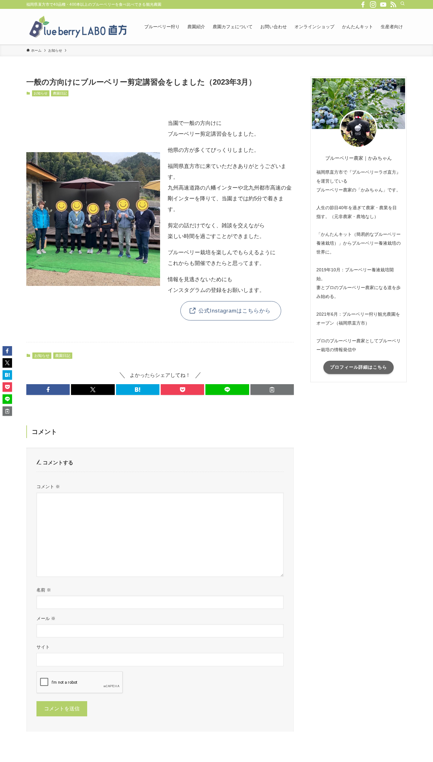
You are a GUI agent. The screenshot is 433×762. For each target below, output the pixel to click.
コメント (48, 486)
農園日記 (60, 93)
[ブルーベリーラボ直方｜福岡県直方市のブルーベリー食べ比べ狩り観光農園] (77, 26)
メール (45, 618)
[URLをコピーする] (272, 389)
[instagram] (373, 4)
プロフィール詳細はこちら (358, 367)
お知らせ (41, 93)
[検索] (402, 3)
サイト (43, 646)
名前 (43, 589)
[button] (48, 389)
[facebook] (363, 4)
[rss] (393, 4)
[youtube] (383, 4)
